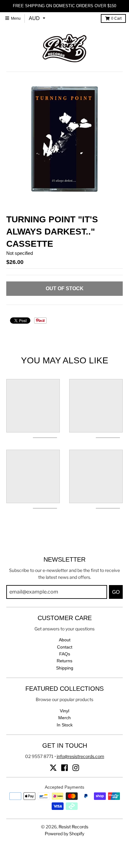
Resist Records (73, 826)
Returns (64, 660)
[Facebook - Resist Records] (64, 767)
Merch (64, 717)
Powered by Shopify (64, 833)
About (64, 639)
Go (116, 592)
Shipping (64, 667)
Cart (116, 18)
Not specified (19, 253)
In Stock (65, 724)
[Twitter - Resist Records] (53, 767)
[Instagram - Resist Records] (76, 767)
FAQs (64, 653)
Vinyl (64, 710)
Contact (64, 646)
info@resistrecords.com (80, 756)
